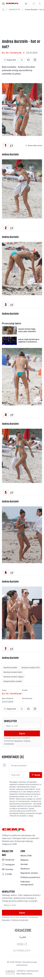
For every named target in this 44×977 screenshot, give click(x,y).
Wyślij (37, 775)
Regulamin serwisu (29, 873)
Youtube (9, 869)
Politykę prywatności (20, 920)
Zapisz (22, 733)
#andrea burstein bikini (13, 672)
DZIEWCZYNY (14, 9)
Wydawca (25, 868)
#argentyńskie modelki (13, 681)
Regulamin (18, 741)
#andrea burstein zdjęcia (13, 677)
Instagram (10, 864)
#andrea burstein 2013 (30, 667)
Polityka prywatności (30, 877)
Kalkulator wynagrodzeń (27, 883)
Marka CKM (26, 855)
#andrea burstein (10, 667)
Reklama (24, 860)
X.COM (8, 874)
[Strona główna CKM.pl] (12, 3)
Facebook (9, 859)
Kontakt (24, 864)
